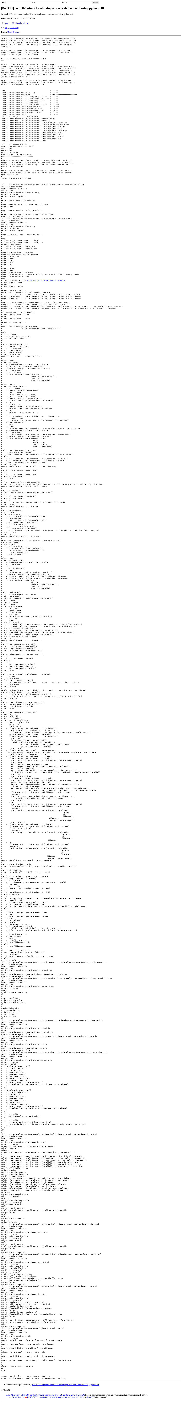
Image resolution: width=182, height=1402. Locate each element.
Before (64, 2)
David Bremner (13, 32)
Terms (3, 2)
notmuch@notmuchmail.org (16, 23)
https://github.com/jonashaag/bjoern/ (46, 280)
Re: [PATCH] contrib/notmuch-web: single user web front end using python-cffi (65, 1384)
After (33, 2)
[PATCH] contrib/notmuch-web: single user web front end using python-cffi (53, 1395)
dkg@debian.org (12, 27)
